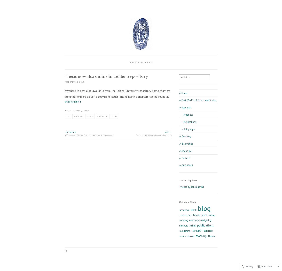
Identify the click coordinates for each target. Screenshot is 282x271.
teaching (201, 236)
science (208, 231)
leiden (90, 116)
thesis (85, 110)
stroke (190, 236)
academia (184, 209)
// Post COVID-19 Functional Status (197, 100)
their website (73, 102)
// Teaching (185, 136)
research (197, 231)
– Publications (188, 121)
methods (194, 220)
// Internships (186, 143)
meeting (184, 220)
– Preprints (187, 114)
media (212, 215)
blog (78, 110)
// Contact (184, 158)
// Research (185, 107)
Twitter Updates (188, 180)
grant (204, 215)
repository (102, 116)
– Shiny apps (188, 129)
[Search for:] (194, 76)
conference (186, 215)
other (192, 225)
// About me (185, 150)
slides (183, 236)
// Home (183, 93)
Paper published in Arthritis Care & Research (154, 133)
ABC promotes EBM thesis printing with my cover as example (89, 133)
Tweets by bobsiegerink (191, 186)
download (78, 116)
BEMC (193, 209)
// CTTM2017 (186, 165)
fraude (196, 215)
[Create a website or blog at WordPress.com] (66, 251)
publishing (185, 230)
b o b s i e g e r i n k (141, 62)
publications (205, 225)
